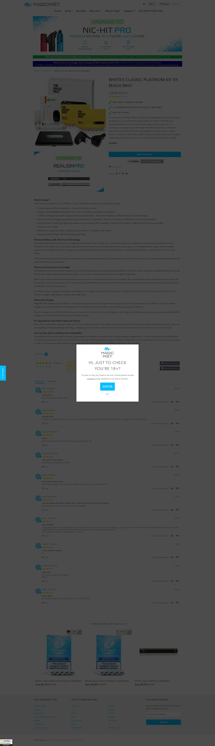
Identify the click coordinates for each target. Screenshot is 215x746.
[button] (6, 742)
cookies (90, 379)
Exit (107, 394)
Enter (107, 386)
